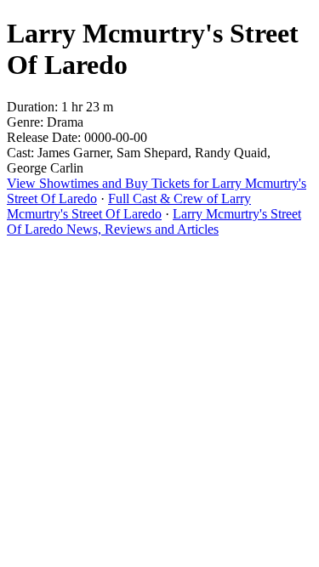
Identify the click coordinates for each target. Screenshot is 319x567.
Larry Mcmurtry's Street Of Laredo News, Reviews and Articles (154, 221)
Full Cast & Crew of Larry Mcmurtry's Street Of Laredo (129, 206)
